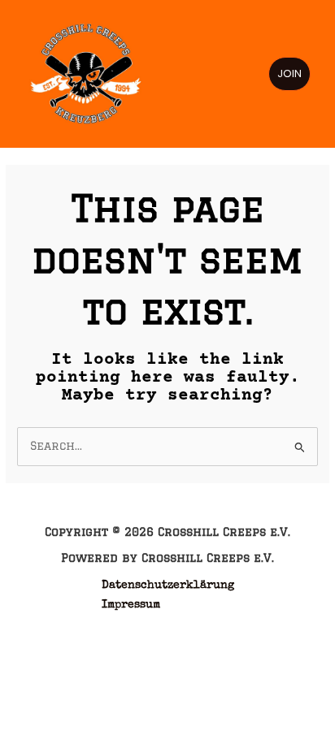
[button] (289, 74)
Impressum (131, 605)
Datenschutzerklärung (168, 585)
